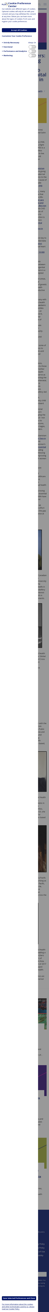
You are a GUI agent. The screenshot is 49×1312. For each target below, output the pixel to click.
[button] (10, 42)
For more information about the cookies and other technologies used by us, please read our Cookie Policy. (18, 1306)
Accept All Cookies (19, 30)
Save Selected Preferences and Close (19, 1298)
